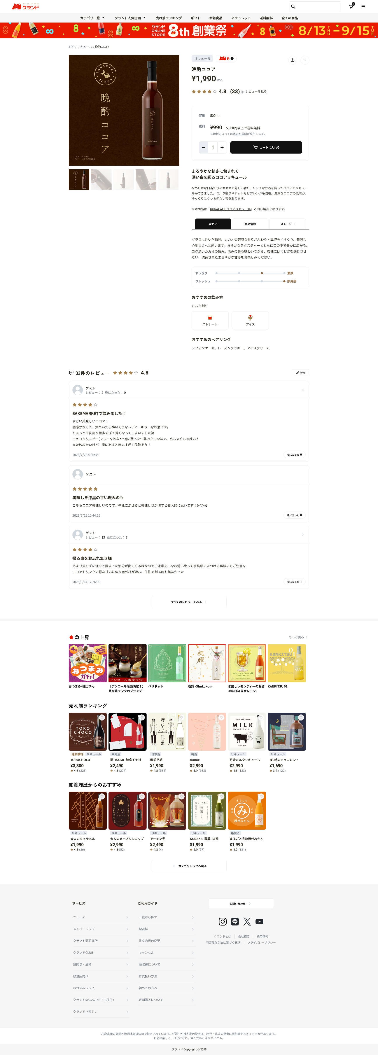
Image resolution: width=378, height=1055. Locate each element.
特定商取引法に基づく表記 (223, 942)
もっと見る (296, 637)
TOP (72, 46)
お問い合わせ (237, 903)
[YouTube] (259, 922)
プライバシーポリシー (261, 942)
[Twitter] (247, 922)
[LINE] (235, 922)
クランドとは (222, 936)
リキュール (85, 46)
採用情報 (262, 936)
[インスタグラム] (223, 922)
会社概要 (244, 936)
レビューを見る (256, 91)
